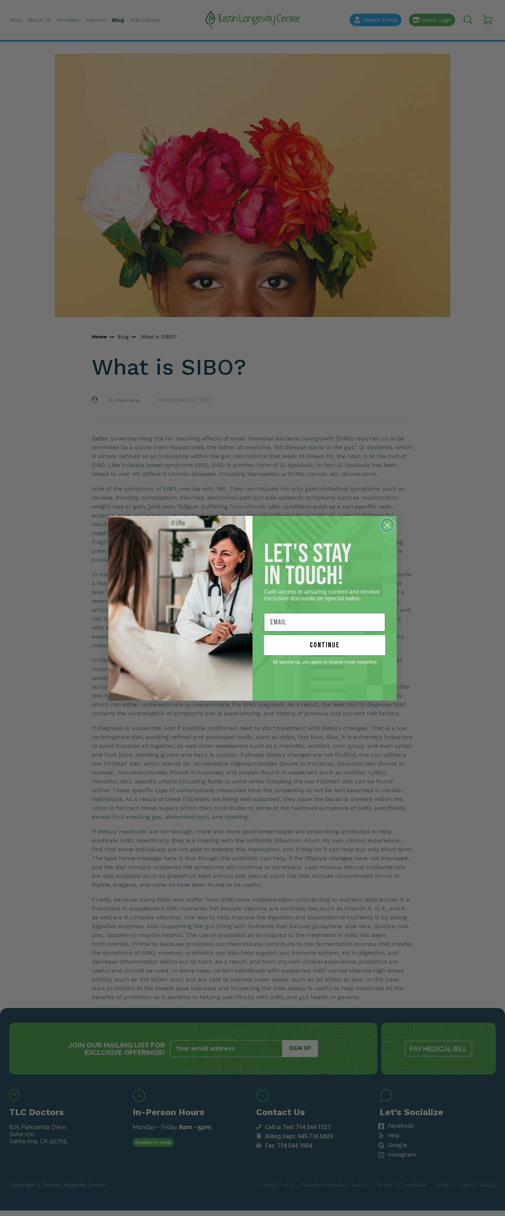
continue (325, 645)
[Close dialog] (387, 525)
